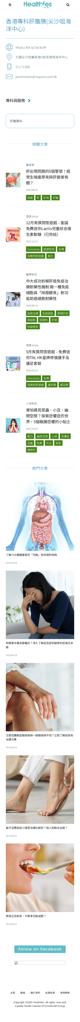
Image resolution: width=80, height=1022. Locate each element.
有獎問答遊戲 (35, 256)
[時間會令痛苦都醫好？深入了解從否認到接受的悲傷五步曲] (40, 573)
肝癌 (54, 320)
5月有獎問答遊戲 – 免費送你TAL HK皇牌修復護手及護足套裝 (48, 357)
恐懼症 (65, 436)
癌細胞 (31, 320)
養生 (50, 256)
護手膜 (52, 385)
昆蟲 (30, 443)
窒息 (58, 443)
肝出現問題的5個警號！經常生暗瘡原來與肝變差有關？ (48, 177)
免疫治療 (32, 313)
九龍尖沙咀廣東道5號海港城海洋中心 (42, 57)
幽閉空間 (42, 436)
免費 (61, 249)
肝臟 (55, 198)
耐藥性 (43, 320)
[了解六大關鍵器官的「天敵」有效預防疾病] (40, 485)
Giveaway (33, 249)
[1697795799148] (13, 419)
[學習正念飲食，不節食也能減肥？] (40, 846)
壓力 (30, 436)
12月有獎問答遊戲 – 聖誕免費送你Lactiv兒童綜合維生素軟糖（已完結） (48, 228)
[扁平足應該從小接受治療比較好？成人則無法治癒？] (40, 758)
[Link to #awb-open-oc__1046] (68, 5)
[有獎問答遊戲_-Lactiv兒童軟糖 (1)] (13, 229)
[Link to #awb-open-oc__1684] (10, 5)
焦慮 (39, 443)
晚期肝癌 (62, 313)
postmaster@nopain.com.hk (36, 76)
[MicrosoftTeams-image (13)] (40, 962)
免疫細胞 (47, 313)
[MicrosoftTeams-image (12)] (40, 947)
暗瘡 (30, 198)
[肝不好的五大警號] (13, 174)
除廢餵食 (32, 327)
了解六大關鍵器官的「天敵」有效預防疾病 (31, 555)
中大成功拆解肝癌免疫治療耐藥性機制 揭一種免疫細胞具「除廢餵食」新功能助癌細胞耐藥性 (47, 289)
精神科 (31, 450)
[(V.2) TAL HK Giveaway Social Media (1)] (13, 358)
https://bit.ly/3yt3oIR (31, 47)
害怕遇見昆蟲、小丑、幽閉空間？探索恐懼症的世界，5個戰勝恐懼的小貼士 (48, 415)
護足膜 (64, 385)
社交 (49, 443)
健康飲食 (49, 249)
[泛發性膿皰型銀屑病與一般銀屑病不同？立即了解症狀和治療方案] (40, 666)
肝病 (46, 198)
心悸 (54, 436)
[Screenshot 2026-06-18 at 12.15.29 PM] (13, 293)
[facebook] (36, 984)
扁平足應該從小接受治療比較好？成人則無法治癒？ (37, 828)
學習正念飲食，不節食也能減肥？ (26, 916)
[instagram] (43, 984)
